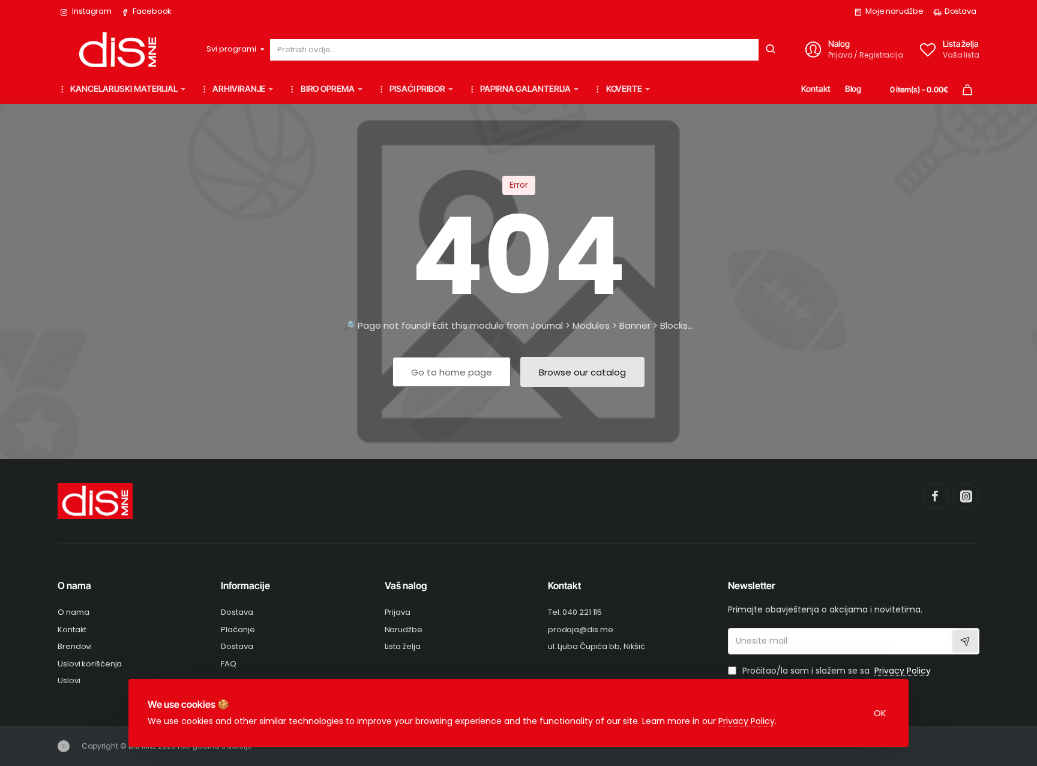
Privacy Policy (746, 721)
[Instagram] (966, 496)
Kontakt (564, 585)
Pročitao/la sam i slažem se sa (835, 671)
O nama (74, 585)
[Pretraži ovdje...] (771, 50)
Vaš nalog (406, 585)
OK (880, 713)
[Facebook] (935, 496)
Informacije (245, 585)
